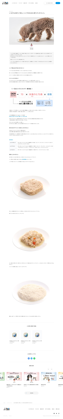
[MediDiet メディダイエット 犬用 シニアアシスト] (31, 238)
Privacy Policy (5, 415)
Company (10, 415)
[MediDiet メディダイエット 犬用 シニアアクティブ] (31, 186)
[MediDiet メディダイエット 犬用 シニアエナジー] (31, 291)
